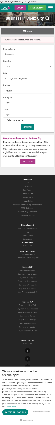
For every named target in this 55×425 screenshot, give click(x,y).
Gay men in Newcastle (27, 285)
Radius (6, 85)
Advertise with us (27, 215)
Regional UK (27, 267)
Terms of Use (27, 194)
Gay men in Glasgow (27, 288)
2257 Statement (27, 208)
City (5, 73)
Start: (5, 109)
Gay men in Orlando (28, 323)
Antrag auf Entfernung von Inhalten (27, 205)
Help (27, 232)
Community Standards (27, 212)
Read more (11, 406)
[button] (27, 420)
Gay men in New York (27, 305)
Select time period (15, 120)
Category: (7, 97)
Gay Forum (27, 190)
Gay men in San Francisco (27, 309)
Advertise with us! (27, 255)
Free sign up (37, 8)
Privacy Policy (27, 201)
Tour (27, 183)
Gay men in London (27, 270)
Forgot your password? (27, 228)
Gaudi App (27, 246)
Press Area (27, 239)
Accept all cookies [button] (15, 412)
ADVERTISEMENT (27, 252)
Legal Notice (27, 197)
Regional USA (27, 302)
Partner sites (27, 243)
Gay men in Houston (27, 327)
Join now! (27, 161)
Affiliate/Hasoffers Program (27, 258)
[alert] (27, 396)
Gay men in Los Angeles (27, 312)
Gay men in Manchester (27, 274)
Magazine (27, 186)
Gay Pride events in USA (27, 331)
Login (20, 8)
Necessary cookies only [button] (41, 411)
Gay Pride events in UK (27, 292)
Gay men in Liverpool (27, 278)
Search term (9, 49)
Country (7, 61)
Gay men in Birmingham (27, 281)
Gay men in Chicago (27, 320)
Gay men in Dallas (27, 316)
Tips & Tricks (27, 236)
